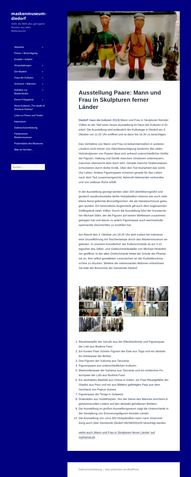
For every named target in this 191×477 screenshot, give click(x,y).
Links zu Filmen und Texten (28, 115)
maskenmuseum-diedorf (28, 16)
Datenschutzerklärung (25, 127)
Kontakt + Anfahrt (23, 59)
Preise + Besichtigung (25, 53)
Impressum (20, 121)
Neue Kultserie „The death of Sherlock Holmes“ (29, 107)
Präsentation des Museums (28, 143)
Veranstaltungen (22, 65)
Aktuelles (19, 47)
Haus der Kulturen (23, 77)
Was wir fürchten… (24, 149)
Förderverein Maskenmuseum (23, 136)
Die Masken (20, 71)
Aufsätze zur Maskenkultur (21, 92)
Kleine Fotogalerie (24, 99)
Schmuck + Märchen (25, 84)
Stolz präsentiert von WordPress (122, 469)
